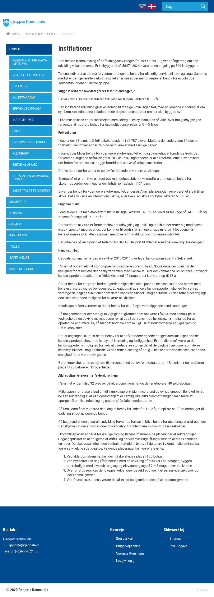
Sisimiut (51, 33)
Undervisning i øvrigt (30, 142)
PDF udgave (178, 546)
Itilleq (14, 246)
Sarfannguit (19, 258)
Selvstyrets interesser (31, 190)
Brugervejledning (128, 546)
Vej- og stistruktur (28, 75)
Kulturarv (21, 153)
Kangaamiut (19, 235)
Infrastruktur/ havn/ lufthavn (30, 62)
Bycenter (20, 86)
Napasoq (16, 224)
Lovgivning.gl (125, 561)
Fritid (17, 131)
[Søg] (203, 6)
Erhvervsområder (27, 108)
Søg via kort (124, 539)
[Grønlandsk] (142, 8)
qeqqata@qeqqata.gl (24, 545)
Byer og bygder (34, 33)
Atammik (16, 213)
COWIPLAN (202, 590)
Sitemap (175, 539)
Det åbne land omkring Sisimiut (31, 177)
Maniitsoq (17, 202)
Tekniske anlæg (25, 164)
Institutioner (23, 120)
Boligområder (24, 97)
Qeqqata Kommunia (130, 553)
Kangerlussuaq (21, 269)
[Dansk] (152, 8)
